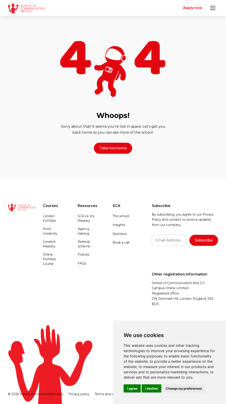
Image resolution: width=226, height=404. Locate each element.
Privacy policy (78, 394)
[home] (26, 8)
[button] (212, 8)
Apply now (192, 8)
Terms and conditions (111, 394)
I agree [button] (132, 388)
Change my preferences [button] (184, 388)
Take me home (113, 148)
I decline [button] (151, 388)
